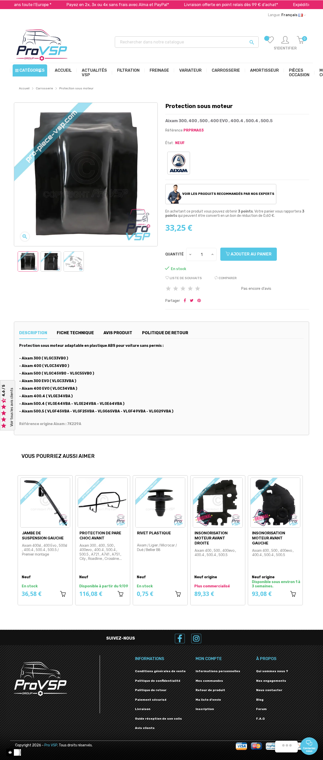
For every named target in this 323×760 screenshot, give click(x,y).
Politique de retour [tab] (165, 332)
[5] (198, 288)
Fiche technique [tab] (75, 332)
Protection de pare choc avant (100, 535)
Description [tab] (33, 332)
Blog (259, 699)
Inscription (205, 709)
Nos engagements (271, 681)
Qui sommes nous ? (272, 671)
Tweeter (192, 300)
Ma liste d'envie (208, 699)
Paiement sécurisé (151, 699)
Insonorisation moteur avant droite (211, 538)
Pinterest (199, 300)
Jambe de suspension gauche (43, 535)
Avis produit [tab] (117, 332)
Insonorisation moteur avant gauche (268, 538)
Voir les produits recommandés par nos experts (227, 194)
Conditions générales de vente (160, 671)
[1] (168, 288)
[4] (190, 288)
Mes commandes (209, 681)
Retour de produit (210, 690)
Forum (261, 709)
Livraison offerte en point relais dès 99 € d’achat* (210, 4)
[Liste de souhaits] (270, 43)
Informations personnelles (218, 671)
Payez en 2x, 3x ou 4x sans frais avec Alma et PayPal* (96, 4)
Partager (185, 300)
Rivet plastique (154, 533)
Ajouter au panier (251, 254)
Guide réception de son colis (158, 718)
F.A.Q (260, 718)
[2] (176, 288)
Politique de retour (151, 690)
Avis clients (145, 728)
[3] (183, 288)
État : (169, 143)
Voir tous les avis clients (12, 407)
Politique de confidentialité (157, 681)
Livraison (142, 709)
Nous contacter (269, 690)
